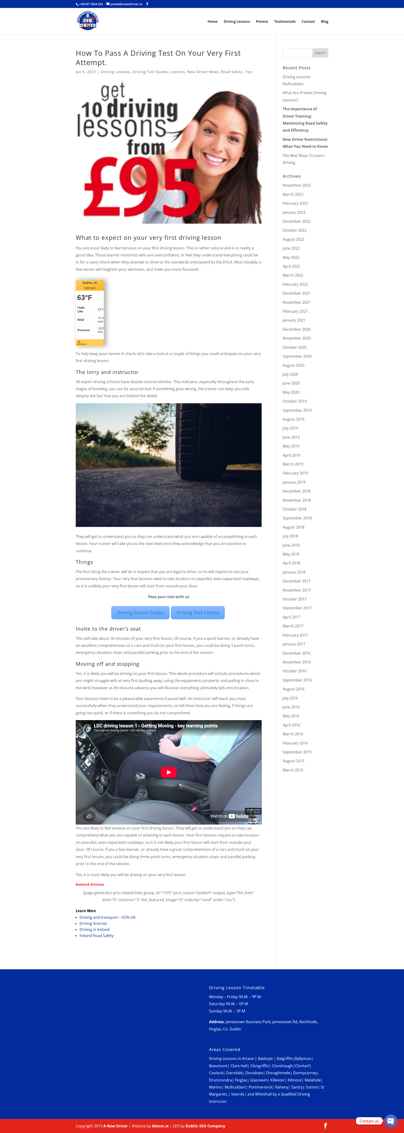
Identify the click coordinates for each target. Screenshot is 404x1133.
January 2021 (294, 320)
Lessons (177, 71)
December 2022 (296, 221)
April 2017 (291, 617)
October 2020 (295, 347)
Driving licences (93, 923)
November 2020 (297, 338)
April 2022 (291, 266)
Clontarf (302, 1065)
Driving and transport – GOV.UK (107, 917)
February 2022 (295, 284)
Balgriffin (285, 1058)
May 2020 (291, 392)
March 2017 (293, 626)
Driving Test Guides (150, 71)
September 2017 (297, 608)
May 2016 (291, 715)
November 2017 (297, 590)
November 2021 (297, 302)
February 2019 (295, 473)
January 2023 (294, 212)
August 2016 (293, 689)
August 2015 (293, 760)
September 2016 (297, 680)
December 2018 (296, 491)
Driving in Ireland (94, 929)
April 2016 (291, 725)
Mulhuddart (235, 1087)
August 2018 (293, 527)
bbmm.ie (160, 1126)
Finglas (241, 1080)
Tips (248, 71)
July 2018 (290, 536)
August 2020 (293, 365)
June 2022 (291, 248)
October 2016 (295, 671)
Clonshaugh (282, 1065)
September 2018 (297, 518)
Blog (324, 22)
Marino (215, 1087)
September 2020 (297, 356)
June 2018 (291, 545)
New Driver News (203, 71)
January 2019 (294, 482)
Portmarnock (260, 1087)
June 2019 (291, 437)
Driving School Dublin (140, 612)
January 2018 (294, 572)
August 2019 (293, 419)
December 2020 (296, 329)
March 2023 (293, 194)
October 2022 (295, 230)
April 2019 (291, 455)
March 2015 (293, 770)
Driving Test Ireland (198, 612)
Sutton (312, 1087)
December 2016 (296, 653)
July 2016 (290, 698)
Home (213, 22)
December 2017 (296, 581)
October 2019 (295, 401)
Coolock (216, 1072)
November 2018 (297, 500)
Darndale (234, 1072)
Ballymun (303, 1058)
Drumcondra (220, 1080)
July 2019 (290, 428)
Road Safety (232, 71)
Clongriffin (259, 1065)
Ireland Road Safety (96, 935)
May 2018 (291, 554)
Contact (308, 22)
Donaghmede (278, 1072)
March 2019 (293, 464)
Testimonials (285, 22)
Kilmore (295, 1080)
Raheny (281, 1087)
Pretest (262, 22)
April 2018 (291, 563)
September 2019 (297, 410)
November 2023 (297, 185)
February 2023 (295, 203)
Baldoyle (265, 1058)
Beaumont (218, 1065)
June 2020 (291, 383)
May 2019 (291, 446)
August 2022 (293, 239)
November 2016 (297, 662)
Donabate (254, 1072)
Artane (248, 1058)
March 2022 (293, 275)
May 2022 (291, 257)
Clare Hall (239, 1065)
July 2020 (290, 374)
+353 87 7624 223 (91, 4)
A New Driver (115, 1126)
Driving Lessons (237, 22)
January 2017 (294, 644)
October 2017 (295, 599)
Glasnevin (258, 1080)
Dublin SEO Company (205, 1126)
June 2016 (291, 707)
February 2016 (295, 743)
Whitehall (263, 1094)
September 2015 (297, 752)
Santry (297, 1087)
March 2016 (293, 734)
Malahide (313, 1080)
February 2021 (295, 311)
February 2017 (295, 635)
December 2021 (296, 293)
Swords (237, 1094)
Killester (278, 1080)
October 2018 (295, 509)
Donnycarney (305, 1072)
